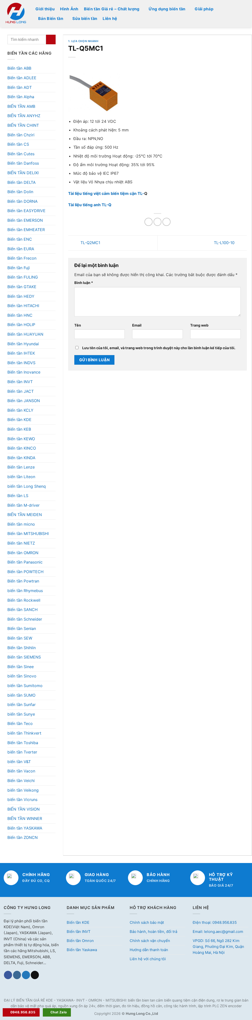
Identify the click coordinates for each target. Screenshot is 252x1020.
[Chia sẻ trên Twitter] (158, 222)
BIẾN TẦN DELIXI (23, 172)
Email (137, 325)
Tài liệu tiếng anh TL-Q (89, 204)
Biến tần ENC (19, 239)
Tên (77, 325)
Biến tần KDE (19, 419)
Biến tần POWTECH (25, 571)
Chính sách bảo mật (147, 922)
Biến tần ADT (19, 87)
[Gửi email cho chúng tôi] (35, 975)
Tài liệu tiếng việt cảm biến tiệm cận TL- (106, 193)
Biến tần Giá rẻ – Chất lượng (112, 8)
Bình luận (83, 283)
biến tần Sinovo (21, 676)
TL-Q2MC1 (89, 242)
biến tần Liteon (21, 476)
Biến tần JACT (20, 391)
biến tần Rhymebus (25, 590)
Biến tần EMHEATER (26, 229)
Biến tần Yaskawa (82, 949)
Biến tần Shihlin (21, 647)
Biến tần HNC (19, 315)
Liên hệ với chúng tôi (148, 959)
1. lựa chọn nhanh (83, 41)
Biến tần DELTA (21, 182)
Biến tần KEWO (21, 438)
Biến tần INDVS (21, 362)
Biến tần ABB (19, 68)
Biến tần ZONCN (22, 837)
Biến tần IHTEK (21, 353)
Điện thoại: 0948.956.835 (215, 922)
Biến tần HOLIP (21, 324)
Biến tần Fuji (18, 267)
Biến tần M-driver (23, 505)
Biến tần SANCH (22, 609)
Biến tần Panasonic (25, 562)
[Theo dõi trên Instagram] (17, 975)
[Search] (246, 13)
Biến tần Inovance (23, 372)
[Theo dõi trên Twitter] (26, 975)
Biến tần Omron (80, 940)
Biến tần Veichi (21, 780)
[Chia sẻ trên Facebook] (148, 222)
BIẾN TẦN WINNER (24, 818)
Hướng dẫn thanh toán (149, 949)
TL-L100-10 (225, 242)
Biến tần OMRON (22, 552)
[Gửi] (51, 39)
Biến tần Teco (20, 723)
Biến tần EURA (20, 248)
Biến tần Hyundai (23, 343)
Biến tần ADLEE (21, 77)
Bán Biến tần (50, 18)
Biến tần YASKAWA (24, 828)
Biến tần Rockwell (23, 600)
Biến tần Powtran (23, 581)
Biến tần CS (18, 144)
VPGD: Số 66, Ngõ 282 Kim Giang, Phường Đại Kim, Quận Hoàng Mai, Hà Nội (218, 946)
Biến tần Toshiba (22, 742)
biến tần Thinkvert (24, 733)
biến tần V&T (19, 761)
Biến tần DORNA (22, 201)
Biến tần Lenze (21, 467)
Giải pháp (204, 8)
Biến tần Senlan (21, 628)
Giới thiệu (45, 8)
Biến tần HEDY (20, 296)
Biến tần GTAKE (21, 286)
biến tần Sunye (21, 714)
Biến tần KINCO (21, 448)
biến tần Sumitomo (25, 685)
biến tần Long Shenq (26, 486)
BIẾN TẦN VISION (23, 809)
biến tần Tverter (22, 752)
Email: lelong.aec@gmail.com (218, 931)
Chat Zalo (58, 1012)
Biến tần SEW (19, 638)
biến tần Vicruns (22, 799)
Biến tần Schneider (24, 619)
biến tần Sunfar (21, 704)
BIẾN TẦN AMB (21, 106)
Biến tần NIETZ (21, 543)
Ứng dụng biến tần (167, 8)
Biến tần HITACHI (23, 305)
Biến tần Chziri (20, 134)
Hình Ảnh (69, 8)
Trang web (199, 325)
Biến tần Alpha (20, 96)
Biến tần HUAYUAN (25, 334)
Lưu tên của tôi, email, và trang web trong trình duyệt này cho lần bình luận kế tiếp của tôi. (158, 348)
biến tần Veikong (23, 790)
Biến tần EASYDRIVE (26, 210)
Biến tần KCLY (20, 410)
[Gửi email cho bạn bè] (166, 222)
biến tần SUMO (21, 695)
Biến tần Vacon (21, 771)
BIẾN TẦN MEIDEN (24, 514)
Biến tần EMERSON (25, 220)
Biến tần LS (17, 495)
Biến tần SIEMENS (24, 657)
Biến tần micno (21, 524)
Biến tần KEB (19, 429)
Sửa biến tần (84, 18)
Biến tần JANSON (23, 400)
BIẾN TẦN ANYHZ (23, 115)
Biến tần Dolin (20, 191)
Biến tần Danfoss (23, 163)
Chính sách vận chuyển (150, 940)
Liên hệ (110, 18)
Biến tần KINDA (21, 457)
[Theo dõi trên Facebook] (8, 975)
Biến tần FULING (22, 277)
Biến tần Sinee (20, 666)
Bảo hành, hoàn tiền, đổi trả (153, 931)
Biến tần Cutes (20, 153)
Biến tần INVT (20, 381)
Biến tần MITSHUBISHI (28, 533)
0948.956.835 (23, 1012)
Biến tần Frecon (21, 258)
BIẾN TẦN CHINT (23, 125)
